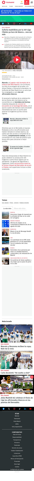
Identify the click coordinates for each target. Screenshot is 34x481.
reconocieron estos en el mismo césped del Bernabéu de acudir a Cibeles (16, 165)
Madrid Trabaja (15, 220)
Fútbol (11, 203)
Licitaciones (17, 453)
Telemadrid (17, 418)
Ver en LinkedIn (25, 408)
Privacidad (17, 461)
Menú (31, 2)
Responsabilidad (17, 437)
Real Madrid (6, 27)
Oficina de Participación (17, 458)
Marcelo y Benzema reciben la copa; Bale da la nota (6, 121)
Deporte (16, 203)
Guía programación (17, 426)
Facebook (3, 24)
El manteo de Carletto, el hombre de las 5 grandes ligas (6, 148)
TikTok (19, 24)
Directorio (17, 442)
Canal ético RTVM (17, 456)
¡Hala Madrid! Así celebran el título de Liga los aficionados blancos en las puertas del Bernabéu (17, 400)
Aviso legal (17, 464)
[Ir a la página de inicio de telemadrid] (8, 2)
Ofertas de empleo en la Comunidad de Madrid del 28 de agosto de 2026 (5, 223)
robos (12, 248)
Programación (29, 6)
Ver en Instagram (14, 408)
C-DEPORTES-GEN (17, 19)
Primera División (24, 203)
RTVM (17, 413)
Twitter (8, 24)
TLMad (11, 6)
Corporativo (17, 432)
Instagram (14, 23)
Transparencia (17, 440)
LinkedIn (25, 23)
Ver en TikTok (19, 409)
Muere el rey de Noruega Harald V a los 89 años (5, 232)
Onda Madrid (19, 6)
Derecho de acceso (17, 448)
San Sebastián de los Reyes (18, 258)
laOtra (17, 424)
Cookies (17, 466)
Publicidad (17, 445)
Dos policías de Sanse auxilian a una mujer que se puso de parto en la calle (5, 261)
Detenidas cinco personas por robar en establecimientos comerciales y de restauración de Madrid (5, 250)
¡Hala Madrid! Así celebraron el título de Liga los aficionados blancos (17, 384)
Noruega (13, 229)
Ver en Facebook (3, 409)
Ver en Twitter (9, 409)
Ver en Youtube (30, 408)
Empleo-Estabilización (17, 450)
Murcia (12, 212)
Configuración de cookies (17, 469)
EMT (11, 237)
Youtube (31, 23)
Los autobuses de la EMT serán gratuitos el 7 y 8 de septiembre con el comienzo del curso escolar (5, 240)
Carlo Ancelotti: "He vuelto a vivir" (16, 360)
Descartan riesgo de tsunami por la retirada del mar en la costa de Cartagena (5, 215)
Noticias (4, 6)
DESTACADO (8, 11)
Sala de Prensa (17, 434)
